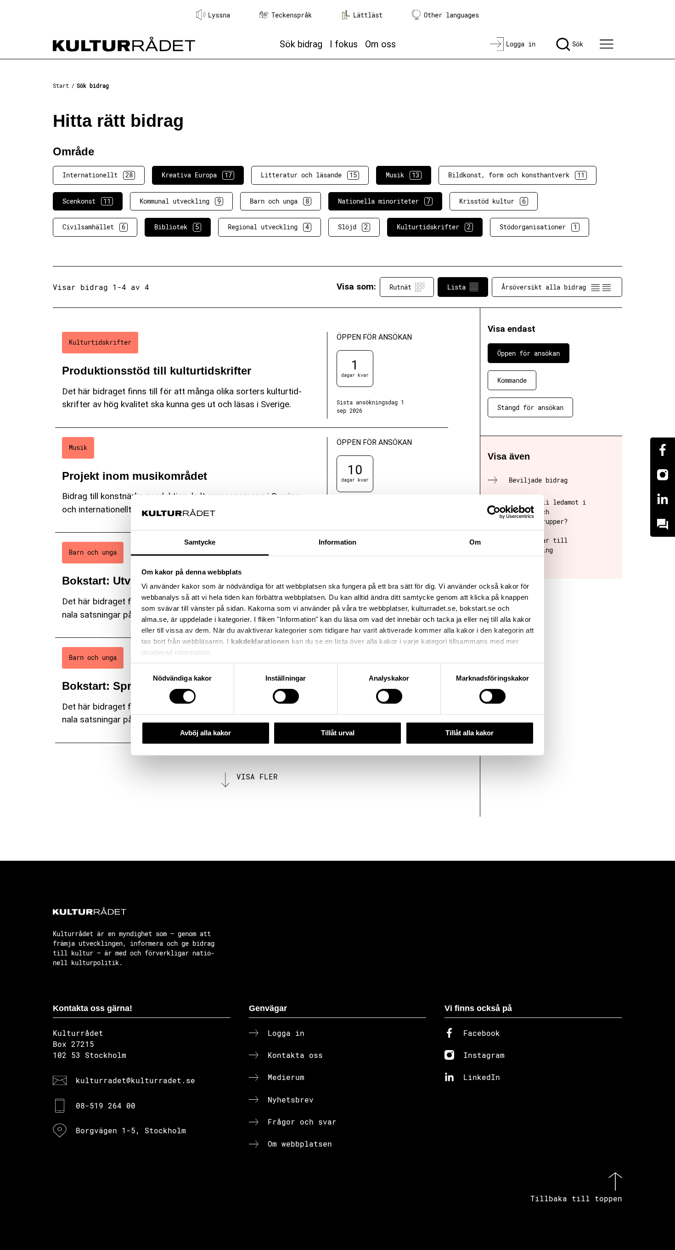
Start (61, 85)
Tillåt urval (337, 733)
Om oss (380, 44)
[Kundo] (662, 524)
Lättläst (367, 15)
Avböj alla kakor (205, 733)
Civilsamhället (93, 226)
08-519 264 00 (105, 1105)
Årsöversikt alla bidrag (543, 287)
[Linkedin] (662, 499)
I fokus (344, 44)
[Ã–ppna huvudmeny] (608, 44)
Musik (402, 174)
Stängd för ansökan (530, 407)
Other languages (451, 15)
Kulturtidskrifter (434, 226)
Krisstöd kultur (492, 201)
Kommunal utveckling (180, 201)
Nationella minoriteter (384, 201)
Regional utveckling (268, 226)
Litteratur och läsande (309, 174)
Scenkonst (86, 201)
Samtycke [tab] (200, 542)
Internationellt (97, 174)
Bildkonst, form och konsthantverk (516, 174)
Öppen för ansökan (528, 353)
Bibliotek (176, 226)
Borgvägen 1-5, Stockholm (131, 1130)
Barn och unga (279, 201)
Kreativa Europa (197, 174)
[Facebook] (662, 450)
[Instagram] (662, 474)
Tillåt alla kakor (469, 733)
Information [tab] (337, 542)
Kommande (512, 380)
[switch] (286, 696)
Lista (456, 287)
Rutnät (400, 287)
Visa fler (257, 776)
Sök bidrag (301, 44)
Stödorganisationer (538, 226)
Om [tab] (475, 542)
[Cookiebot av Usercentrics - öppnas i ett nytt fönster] (494, 512)
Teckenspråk (291, 15)
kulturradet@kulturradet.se (135, 1080)
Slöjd (353, 226)
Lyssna (219, 15)
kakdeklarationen (260, 642)
